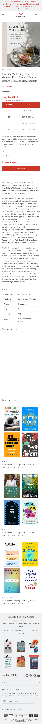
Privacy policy (14, 720)
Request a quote (9, 162)
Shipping (5, 100)
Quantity (6, 151)
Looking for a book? (13, 710)
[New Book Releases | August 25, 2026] (21, 432)
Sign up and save (10, 689)
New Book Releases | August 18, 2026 (18, 532)
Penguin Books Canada (12, 70)
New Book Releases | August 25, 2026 (18, 464)
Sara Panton (9, 86)
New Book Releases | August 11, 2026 (18, 601)
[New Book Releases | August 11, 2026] (21, 568)
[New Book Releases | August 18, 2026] (21, 500)
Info (4, 682)
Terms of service (26, 720)
